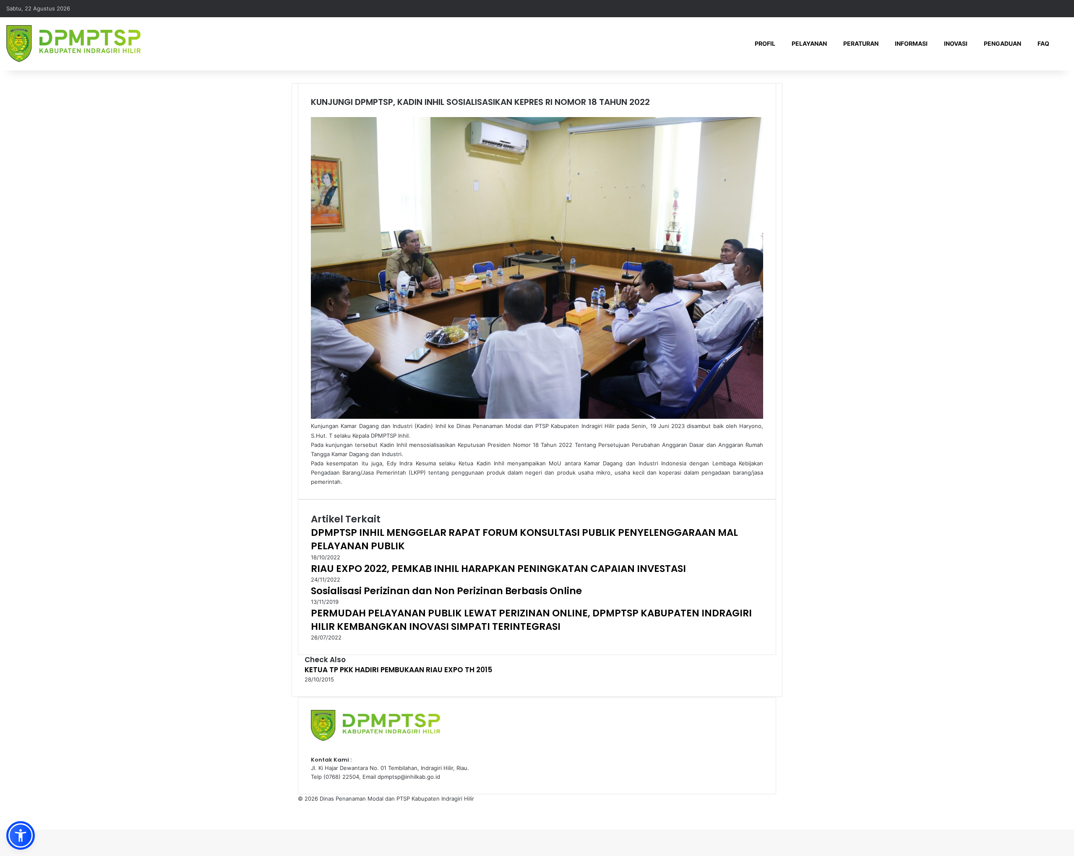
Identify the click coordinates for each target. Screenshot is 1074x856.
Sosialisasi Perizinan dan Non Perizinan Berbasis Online (446, 591)
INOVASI (955, 43)
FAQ (1043, 43)
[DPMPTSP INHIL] (73, 43)
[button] (20, 835)
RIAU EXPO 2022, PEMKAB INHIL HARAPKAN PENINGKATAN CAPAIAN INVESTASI (498, 568)
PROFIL (765, 43)
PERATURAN (860, 43)
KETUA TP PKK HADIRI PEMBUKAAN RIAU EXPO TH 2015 (398, 670)
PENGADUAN (1002, 43)
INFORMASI (911, 43)
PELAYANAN (809, 43)
